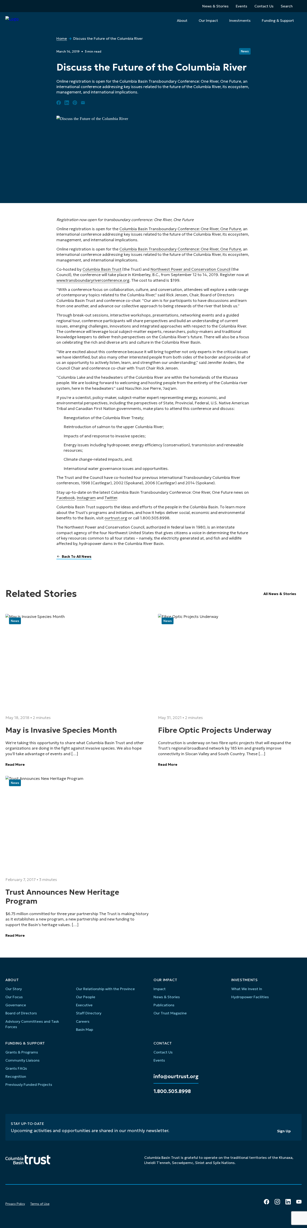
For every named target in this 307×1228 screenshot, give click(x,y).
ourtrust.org (116, 518)
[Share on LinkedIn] (67, 102)
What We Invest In (246, 989)
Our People (85, 997)
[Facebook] (266, 1201)
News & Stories (215, 6)
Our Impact (208, 20)
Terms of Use (39, 1204)
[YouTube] (299, 1201)
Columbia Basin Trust (101, 269)
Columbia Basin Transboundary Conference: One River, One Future (180, 228)
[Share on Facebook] (58, 102)
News (245, 51)
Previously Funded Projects (28, 1084)
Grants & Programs (21, 1052)
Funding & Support (278, 20)
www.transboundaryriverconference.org (92, 280)
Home (61, 38)
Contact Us (264, 6)
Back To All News (76, 556)
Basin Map (84, 1029)
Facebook (65, 497)
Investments (240, 20)
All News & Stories (279, 593)
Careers (82, 1021)
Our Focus (14, 997)
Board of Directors (21, 1013)
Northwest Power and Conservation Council (190, 269)
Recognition (15, 1076)
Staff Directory (88, 1013)
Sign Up (284, 1131)
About (182, 20)
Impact (160, 989)
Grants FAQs (16, 1068)
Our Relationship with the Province (105, 989)
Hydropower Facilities (250, 997)
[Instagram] (277, 1201)
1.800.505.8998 (172, 1091)
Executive (84, 1005)
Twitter (111, 497)
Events (241, 6)
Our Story (13, 989)
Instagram (86, 497)
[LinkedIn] (288, 1201)
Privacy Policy (15, 1204)
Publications (164, 1005)
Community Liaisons (22, 1060)
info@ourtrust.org (176, 1077)
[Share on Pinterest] (75, 102)
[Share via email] (83, 102)
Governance (15, 1005)
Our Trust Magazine (170, 1013)
